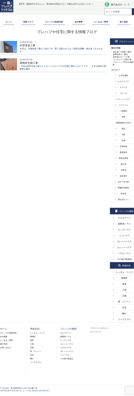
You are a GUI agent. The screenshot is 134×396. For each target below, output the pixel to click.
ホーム (9, 22)
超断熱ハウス (65, 337)
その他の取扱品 (66, 359)
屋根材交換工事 (29, 62)
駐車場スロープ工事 (121, 57)
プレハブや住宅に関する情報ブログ (67, 32)
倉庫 (32, 340)
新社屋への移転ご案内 (122, 52)
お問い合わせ (5, 348)
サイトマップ (95, 332)
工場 (32, 344)
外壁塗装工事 (27, 45)
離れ (32, 359)
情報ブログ (28, 22)
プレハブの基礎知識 (54, 22)
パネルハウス (65, 348)
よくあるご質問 (101, 22)
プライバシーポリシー (99, 328)
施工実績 (124, 22)
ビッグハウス (65, 340)
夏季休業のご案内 (120, 54)
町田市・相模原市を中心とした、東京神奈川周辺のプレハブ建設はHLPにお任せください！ (56, 4)
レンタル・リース (37, 333)
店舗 (32, 348)
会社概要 (79, 22)
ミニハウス (64, 355)
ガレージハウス (66, 351)
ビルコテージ (65, 333)
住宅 (32, 355)
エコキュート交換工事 (122, 60)
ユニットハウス (66, 344)
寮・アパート (35, 351)
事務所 (33, 337)
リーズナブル (35, 362)
